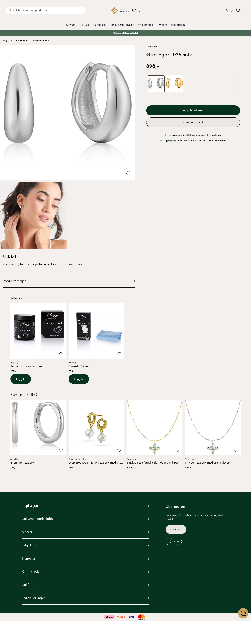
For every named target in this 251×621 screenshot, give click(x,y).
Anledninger (145, 24)
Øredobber (22, 40)
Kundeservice (31, 571)
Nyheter (162, 24)
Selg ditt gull (31, 545)
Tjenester (29, 558)
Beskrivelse (11, 257)
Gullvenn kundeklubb (37, 519)
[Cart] (243, 10)
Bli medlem (176, 529)
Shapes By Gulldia (77, 458)
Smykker (71, 24)
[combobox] (45, 10)
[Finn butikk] (227, 10)
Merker (27, 532)
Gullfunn (28, 585)
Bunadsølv (99, 24)
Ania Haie (151, 46)
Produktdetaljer (14, 281)
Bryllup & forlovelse (122, 24)
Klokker (85, 24)
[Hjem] (125, 10)
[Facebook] (178, 541)
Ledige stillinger (33, 598)
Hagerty (14, 362)
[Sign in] (233, 10)
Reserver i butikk (193, 122)
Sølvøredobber (41, 40)
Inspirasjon (178, 24)
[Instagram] (169, 541)
